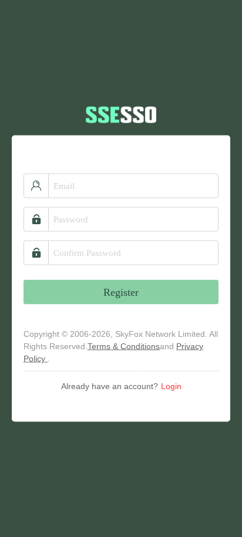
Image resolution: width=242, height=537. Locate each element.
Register (121, 292)
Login (171, 386)
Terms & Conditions (124, 346)
